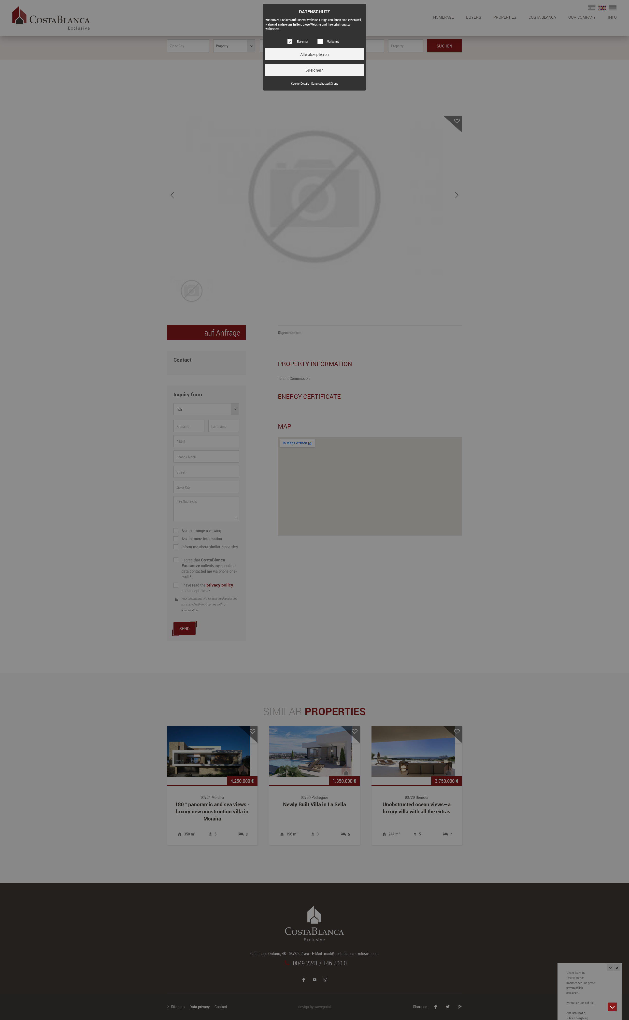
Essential (302, 41)
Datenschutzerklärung (324, 83)
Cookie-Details (300, 83)
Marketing (333, 41)
